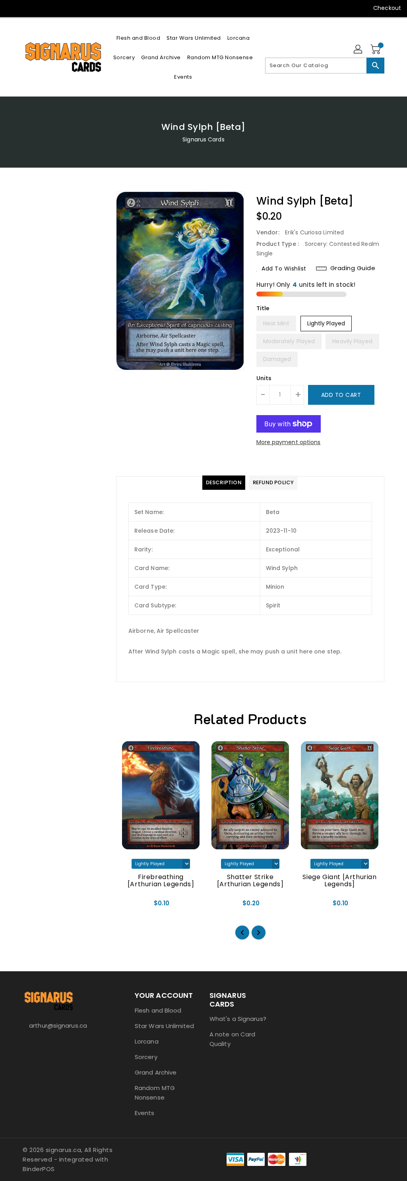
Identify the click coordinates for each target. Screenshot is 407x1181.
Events (145, 1113)
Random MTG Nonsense (155, 1093)
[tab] (223, 482)
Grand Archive (155, 1072)
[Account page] (358, 50)
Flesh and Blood (158, 1010)
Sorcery (146, 1057)
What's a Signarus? (237, 1019)
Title (263, 308)
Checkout (387, 8)
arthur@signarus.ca (58, 1025)
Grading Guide (353, 268)
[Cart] (376, 50)
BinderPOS (39, 1169)
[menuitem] (138, 38)
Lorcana (147, 1041)
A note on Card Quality (232, 1039)
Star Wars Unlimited (164, 1026)
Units (264, 378)
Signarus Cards (203, 139)
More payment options (288, 442)
